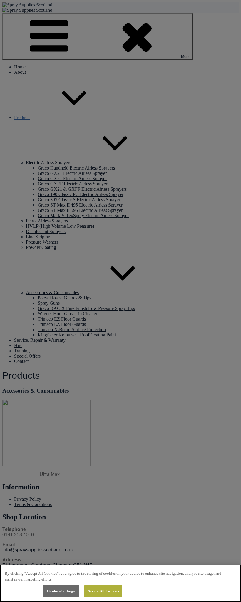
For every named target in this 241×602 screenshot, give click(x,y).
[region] (120, 583)
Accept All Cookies (103, 591)
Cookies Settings (61, 591)
